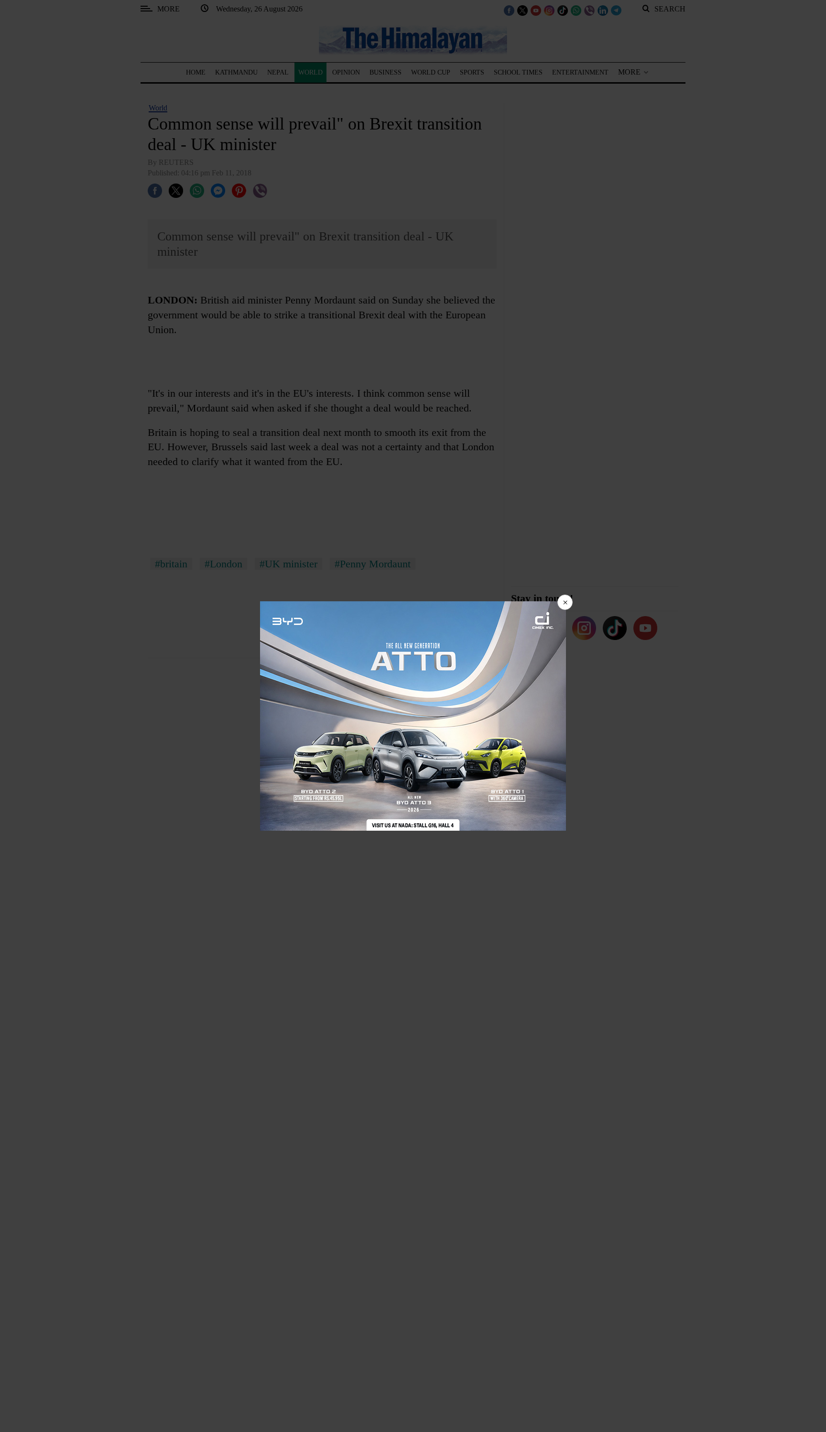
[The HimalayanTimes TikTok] (562, 10)
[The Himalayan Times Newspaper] (413, 39)
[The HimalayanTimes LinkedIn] (603, 10)
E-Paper (551, 751)
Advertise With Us (401, 751)
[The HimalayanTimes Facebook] (509, 10)
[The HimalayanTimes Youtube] (536, 10)
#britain (171, 564)
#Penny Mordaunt (373, 564)
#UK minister (288, 564)
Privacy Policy (331, 751)
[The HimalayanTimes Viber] (589, 10)
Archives (461, 751)
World (158, 108)
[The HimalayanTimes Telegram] (616, 10)
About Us (277, 751)
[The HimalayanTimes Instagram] (549, 10)
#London (223, 564)
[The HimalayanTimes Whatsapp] (576, 10)
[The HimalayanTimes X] (522, 10)
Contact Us (508, 751)
